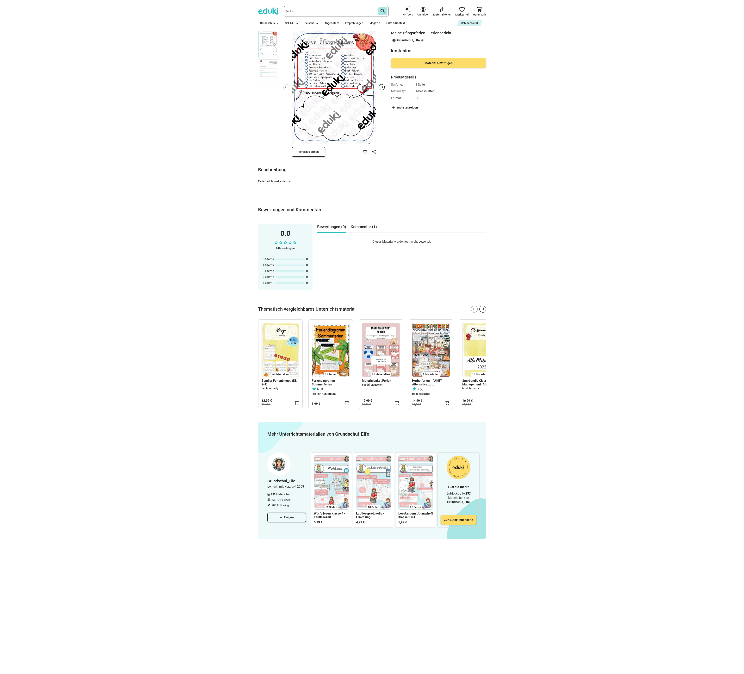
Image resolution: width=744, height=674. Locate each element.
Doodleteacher (421, 393)
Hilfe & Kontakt (395, 23)
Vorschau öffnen (308, 151)
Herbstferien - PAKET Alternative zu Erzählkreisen (427, 382)
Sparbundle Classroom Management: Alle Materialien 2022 (478, 382)
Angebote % (332, 23)
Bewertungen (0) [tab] (331, 226)
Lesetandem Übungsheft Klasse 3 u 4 (415, 515)
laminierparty (270, 388)
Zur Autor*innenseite (458, 520)
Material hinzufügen (439, 63)
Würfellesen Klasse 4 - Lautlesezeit (329, 515)
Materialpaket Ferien (376, 381)
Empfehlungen (354, 23)
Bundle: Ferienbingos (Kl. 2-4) (279, 382)
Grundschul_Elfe (408, 40)
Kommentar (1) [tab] (364, 226)
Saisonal (310, 23)
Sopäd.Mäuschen (372, 384)
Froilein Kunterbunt (324, 393)
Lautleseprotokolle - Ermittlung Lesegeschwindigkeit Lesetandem (371, 515)
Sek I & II (290, 23)
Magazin (374, 23)
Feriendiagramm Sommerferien (323, 382)
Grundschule (268, 23)
